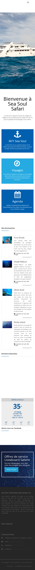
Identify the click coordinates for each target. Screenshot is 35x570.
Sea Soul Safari (15, 562)
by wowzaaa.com (26, 562)
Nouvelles (10, 566)
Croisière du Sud (21, 253)
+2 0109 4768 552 (17, 545)
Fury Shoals (19, 237)
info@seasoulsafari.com (16, 542)
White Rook (19, 290)
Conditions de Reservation (23, 566)
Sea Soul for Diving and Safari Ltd (21, 549)
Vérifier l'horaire (11, 470)
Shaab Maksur (20, 262)
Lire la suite (26, 257)
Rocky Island (19, 322)
